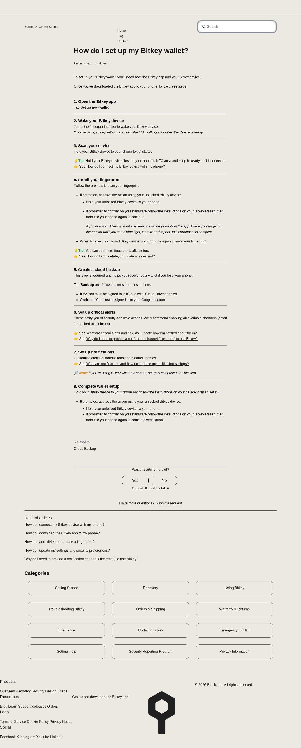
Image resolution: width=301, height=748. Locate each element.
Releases (38, 706)
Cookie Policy (38, 722)
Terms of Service (13, 722)
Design (50, 691)
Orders (52, 706)
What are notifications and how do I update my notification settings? (137, 364)
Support (29, 26)
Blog (120, 36)
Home (121, 30)
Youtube (42, 737)
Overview (7, 691)
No (164, 480)
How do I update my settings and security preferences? (67, 550)
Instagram (27, 737)
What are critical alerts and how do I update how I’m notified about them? (141, 333)
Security (38, 691)
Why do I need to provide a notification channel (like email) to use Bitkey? (142, 339)
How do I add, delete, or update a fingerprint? (120, 256)
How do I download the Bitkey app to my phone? (62, 533)
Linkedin (56, 737)
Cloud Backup (85, 449)
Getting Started (48, 26)
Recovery (23, 691)
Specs (62, 691)
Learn (12, 706)
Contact (122, 41)
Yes (135, 480)
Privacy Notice (61, 722)
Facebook (8, 737)
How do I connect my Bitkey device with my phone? (125, 166)
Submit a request (168, 503)
